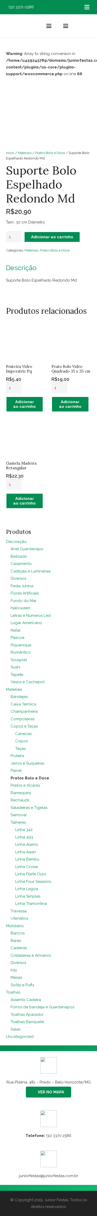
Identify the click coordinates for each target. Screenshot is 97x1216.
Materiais (25, 153)
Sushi (15, 667)
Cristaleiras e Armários (31, 955)
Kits (14, 970)
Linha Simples (27, 896)
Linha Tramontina (31, 903)
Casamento (21, 563)
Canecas (23, 733)
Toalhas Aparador (27, 1014)
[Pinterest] (59, 7)
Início (10, 153)
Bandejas (19, 696)
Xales (15, 1029)
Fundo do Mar (23, 600)
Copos (21, 741)
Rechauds (20, 800)
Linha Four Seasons (33, 881)
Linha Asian (25, 852)
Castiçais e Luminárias (30, 571)
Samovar (19, 815)
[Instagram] (51, 7)
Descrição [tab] (21, 268)
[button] (87, 7)
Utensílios (19, 918)
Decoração (16, 541)
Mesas (16, 977)
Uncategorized (20, 1036)
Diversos (18, 578)
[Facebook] (43, 7)
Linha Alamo (26, 844)
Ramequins (21, 793)
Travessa (19, 911)
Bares (16, 940)
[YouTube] (66, 7)
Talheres (18, 822)
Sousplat (19, 660)
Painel (16, 770)
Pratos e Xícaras (25, 785)
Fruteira (17, 755)
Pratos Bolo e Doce (50, 153)
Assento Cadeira (26, 999)
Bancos (18, 933)
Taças (20, 748)
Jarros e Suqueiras (27, 763)
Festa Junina (22, 586)
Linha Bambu (27, 859)
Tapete (17, 674)
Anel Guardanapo (27, 549)
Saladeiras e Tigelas (29, 807)
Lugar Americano (26, 622)
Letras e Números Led (31, 615)
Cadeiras (19, 948)
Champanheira (24, 711)
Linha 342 (24, 829)
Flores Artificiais (25, 593)
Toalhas (13, 992)
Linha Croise (26, 866)
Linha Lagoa (26, 888)
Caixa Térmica (23, 704)
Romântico (21, 652)
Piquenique (21, 645)
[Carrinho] (87, 25)
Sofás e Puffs (22, 985)
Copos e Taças (24, 726)
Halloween (20, 608)
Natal (15, 630)
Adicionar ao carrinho (52, 237)
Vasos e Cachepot (27, 682)
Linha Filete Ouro (30, 874)
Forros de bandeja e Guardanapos (42, 1007)
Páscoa (17, 637)
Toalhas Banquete (27, 1021)
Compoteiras (22, 719)
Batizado (19, 556)
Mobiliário (15, 926)
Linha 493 (24, 837)
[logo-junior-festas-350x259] (14, 26)
